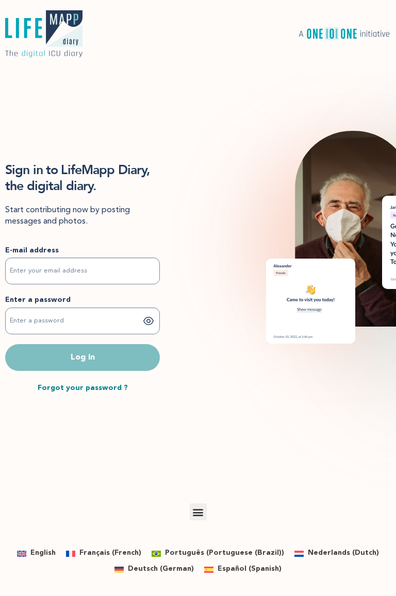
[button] (198, 511)
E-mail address (32, 250)
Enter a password (38, 299)
